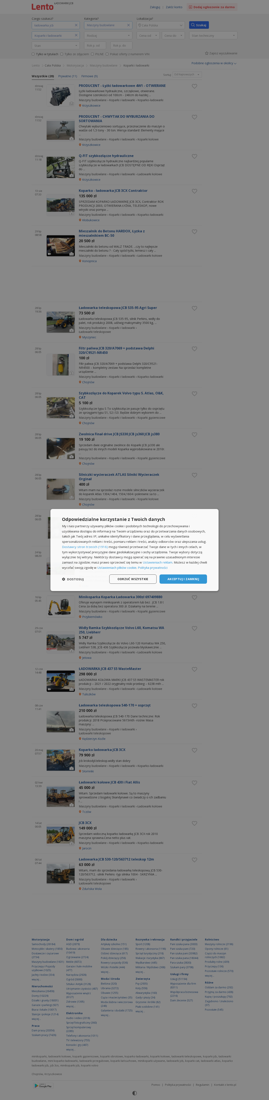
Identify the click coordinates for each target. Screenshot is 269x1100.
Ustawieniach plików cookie (116, 567)
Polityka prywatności (152, 567)
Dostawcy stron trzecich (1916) (85, 547)
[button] (73, 579)
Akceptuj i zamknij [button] (183, 579)
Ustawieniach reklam (157, 562)
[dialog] (134, 550)
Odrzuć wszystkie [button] (132, 579)
